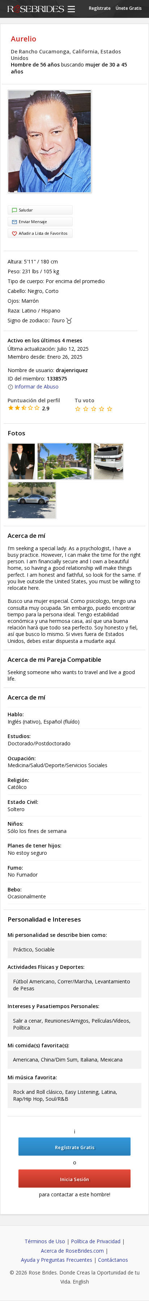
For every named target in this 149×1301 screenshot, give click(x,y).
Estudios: (19, 736)
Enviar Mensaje (33, 221)
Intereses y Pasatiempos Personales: (53, 1006)
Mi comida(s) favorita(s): (38, 1045)
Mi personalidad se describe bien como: (57, 934)
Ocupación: (22, 758)
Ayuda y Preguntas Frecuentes (56, 1259)
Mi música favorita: (32, 1077)
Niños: (16, 823)
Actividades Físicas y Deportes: (46, 966)
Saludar (26, 210)
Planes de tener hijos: (34, 845)
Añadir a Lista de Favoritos (43, 233)
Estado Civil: (23, 801)
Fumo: (15, 867)
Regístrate (100, 8)
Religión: (18, 780)
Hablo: (16, 714)
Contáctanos (113, 1259)
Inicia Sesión (74, 1179)
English (81, 1281)
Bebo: (15, 889)
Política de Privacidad (95, 1241)
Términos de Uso (45, 1241)
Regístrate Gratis (74, 1147)
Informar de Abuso (36, 386)
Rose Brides (35, 9)
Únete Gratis (129, 8)
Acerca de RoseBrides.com (72, 1250)
